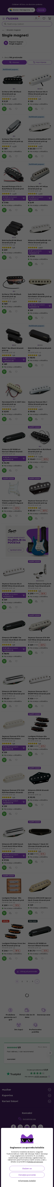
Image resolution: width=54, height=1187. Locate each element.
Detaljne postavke (27, 1174)
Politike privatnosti (35, 1162)
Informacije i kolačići (27, 1181)
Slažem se (27, 1168)
